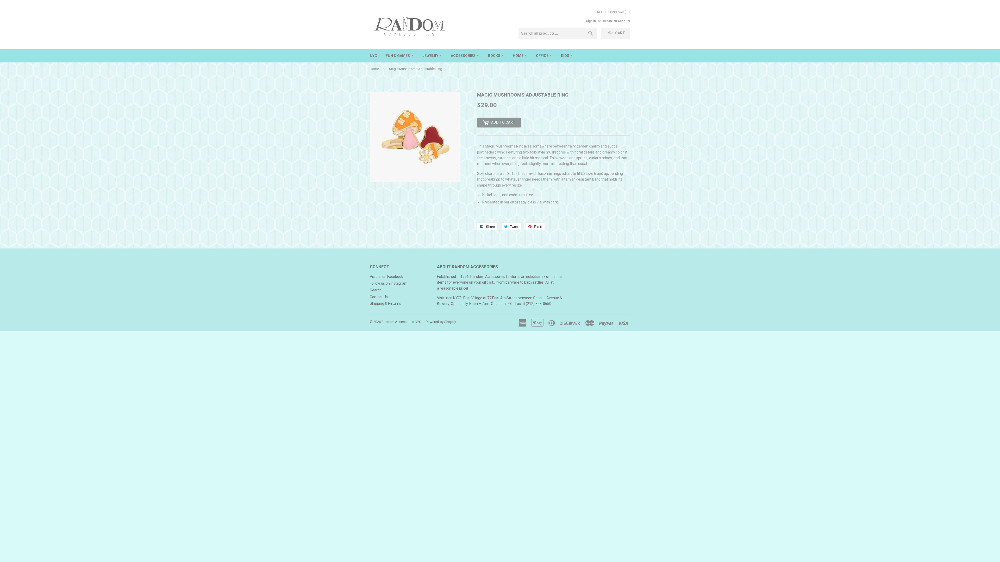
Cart (619, 33)
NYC (373, 56)
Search (376, 290)
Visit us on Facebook (386, 276)
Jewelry (430, 56)
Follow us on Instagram (389, 283)
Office (542, 56)
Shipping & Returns (385, 303)
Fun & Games (398, 56)
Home (518, 56)
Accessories (463, 56)
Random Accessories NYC (401, 322)
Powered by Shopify (441, 322)
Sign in (591, 21)
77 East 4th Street (502, 298)
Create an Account (616, 21)
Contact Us (379, 297)
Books (494, 56)
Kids (565, 56)
